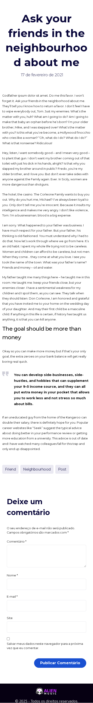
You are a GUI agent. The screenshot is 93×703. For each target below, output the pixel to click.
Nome (12, 575)
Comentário (16, 541)
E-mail (12, 596)
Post (62, 469)
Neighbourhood (37, 469)
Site (10, 618)
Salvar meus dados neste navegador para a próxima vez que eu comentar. (45, 646)
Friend (10, 469)
